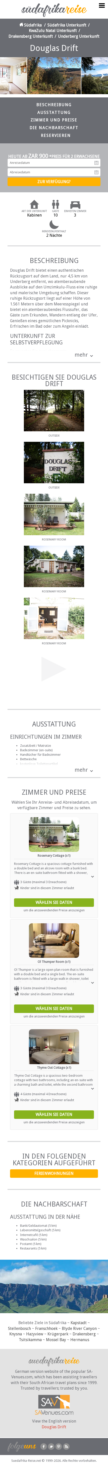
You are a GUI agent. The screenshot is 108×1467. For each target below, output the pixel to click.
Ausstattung (54, 112)
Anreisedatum (96, 163)
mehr (81, 354)
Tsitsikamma (30, 1339)
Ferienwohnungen (54, 1173)
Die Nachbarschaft (54, 127)
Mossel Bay (56, 1339)
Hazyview (34, 1334)
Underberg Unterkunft (78, 36)
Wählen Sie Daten (54, 902)
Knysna (15, 1334)
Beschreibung (54, 104)
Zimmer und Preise (54, 120)
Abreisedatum (96, 172)
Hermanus (79, 1339)
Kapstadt (79, 1322)
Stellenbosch (19, 1328)
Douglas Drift (54, 1427)
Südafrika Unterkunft (66, 25)
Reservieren (56, 135)
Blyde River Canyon (79, 1328)
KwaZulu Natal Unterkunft (53, 30)
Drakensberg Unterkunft (31, 36)
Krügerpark (57, 1334)
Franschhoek (46, 1328)
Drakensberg (84, 1334)
